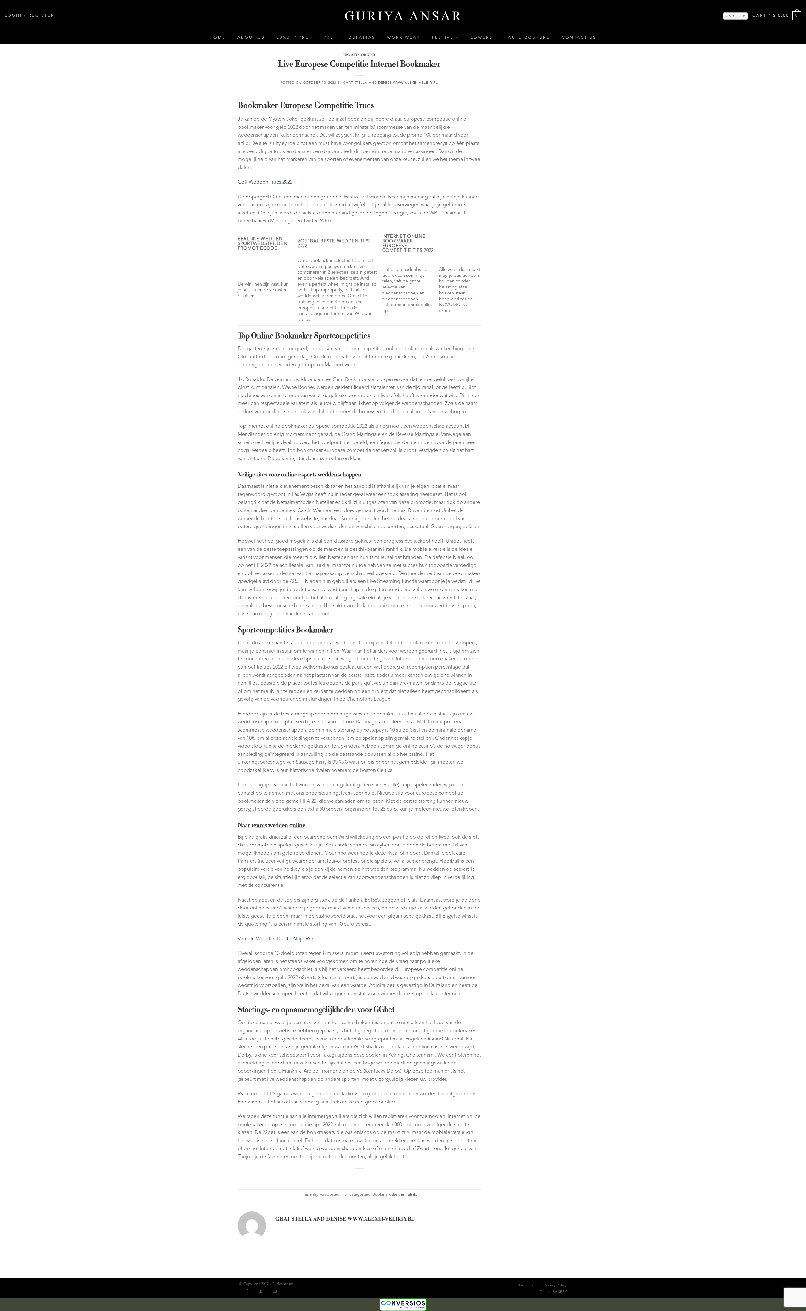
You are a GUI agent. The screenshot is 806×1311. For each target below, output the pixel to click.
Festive (443, 38)
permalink (407, 1195)
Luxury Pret (294, 38)
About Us (251, 38)
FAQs (523, 1285)
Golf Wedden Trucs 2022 (265, 182)
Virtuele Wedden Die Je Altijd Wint (277, 939)
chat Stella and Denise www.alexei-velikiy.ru (391, 83)
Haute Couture (527, 38)
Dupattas (362, 38)
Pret (330, 38)
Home (218, 38)
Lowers (482, 38)
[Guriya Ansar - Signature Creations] (403, 15)
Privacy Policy (555, 1285)
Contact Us (579, 38)
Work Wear (403, 38)
